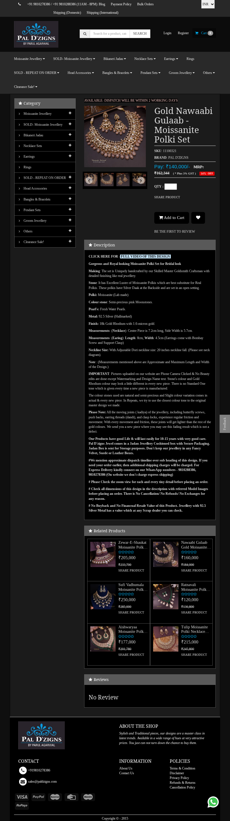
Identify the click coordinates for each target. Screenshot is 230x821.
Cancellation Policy (182, 787)
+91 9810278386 (38, 4)
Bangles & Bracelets (36, 199)
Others (28, 231)
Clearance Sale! (33, 242)
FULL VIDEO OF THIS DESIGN (145, 256)
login (167, 33)
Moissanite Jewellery (37, 114)
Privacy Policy (179, 778)
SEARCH (140, 34)
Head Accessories (35, 188)
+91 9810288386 (64, 4)
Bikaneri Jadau (33, 135)
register (183, 33)
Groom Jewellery (35, 221)
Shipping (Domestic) (67, 13)
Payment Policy (121, 4)
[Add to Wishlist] (198, 218)
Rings (190, 59)
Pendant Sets (32, 210)
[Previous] (88, 185)
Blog (102, 4)
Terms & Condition (182, 768)
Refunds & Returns (183, 783)
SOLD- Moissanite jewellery (43, 125)
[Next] (141, 185)
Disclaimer (177, 773)
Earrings (29, 156)
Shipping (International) (102, 13)
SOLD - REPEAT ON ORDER (44, 178)
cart (206, 33)
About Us (125, 768)
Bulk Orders (145, 4)
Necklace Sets (32, 146)
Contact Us (126, 773)
